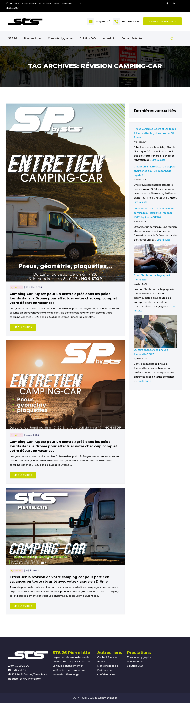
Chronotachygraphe (60, 38)
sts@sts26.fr (103, 21)
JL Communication (106, 697)
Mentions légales (107, 665)
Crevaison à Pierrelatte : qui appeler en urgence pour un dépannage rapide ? (155, 171)
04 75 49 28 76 (131, 21)
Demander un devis (162, 21)
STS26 (17, 287)
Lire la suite (22, 327)
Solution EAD (88, 38)
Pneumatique (32, 38)
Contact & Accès (131, 38)
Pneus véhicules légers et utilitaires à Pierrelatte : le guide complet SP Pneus (155, 133)
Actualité (108, 38)
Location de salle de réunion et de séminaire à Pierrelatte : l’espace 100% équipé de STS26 (154, 213)
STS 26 (12, 38)
